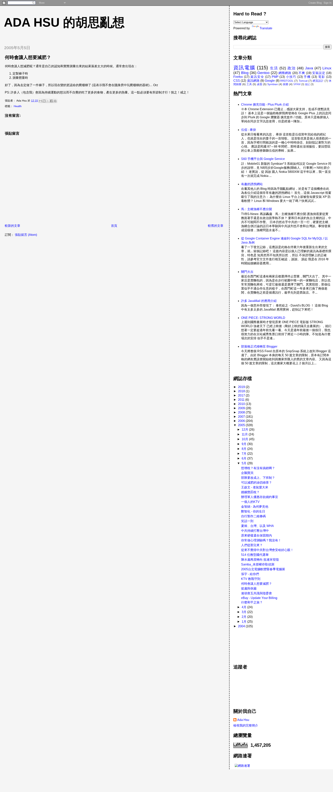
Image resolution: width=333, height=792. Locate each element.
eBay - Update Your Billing (259, 598)
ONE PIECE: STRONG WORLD (263, 317)
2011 (241, 399)
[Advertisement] (250, 644)
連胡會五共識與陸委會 (256, 593)
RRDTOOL (286, 80)
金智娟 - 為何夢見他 (254, 506)
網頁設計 (318, 80)
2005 (242, 425)
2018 (242, 391)
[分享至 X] (48, 101)
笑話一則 (247, 521)
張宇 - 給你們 (250, 574)
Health (18, 106)
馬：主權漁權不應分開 (256, 209)
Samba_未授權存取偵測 (257, 564)
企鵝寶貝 (247, 473)
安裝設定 (318, 73)
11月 (245, 434)
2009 (242, 408)
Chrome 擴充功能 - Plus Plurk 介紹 (265, 104)
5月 (244, 463)
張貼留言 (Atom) (26, 234)
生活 (274, 68)
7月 (244, 453)
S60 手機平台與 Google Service (263, 158)
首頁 (114, 225)
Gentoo (263, 73)
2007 (242, 416)
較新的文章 (12, 225)
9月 (244, 444)
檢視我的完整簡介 (245, 725)
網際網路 (284, 73)
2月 (244, 616)
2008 (242, 412)
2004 (242, 626)
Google (270, 80)
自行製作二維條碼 (253, 516)
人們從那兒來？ (252, 545)
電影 (321, 76)
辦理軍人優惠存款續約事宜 (259, 497)
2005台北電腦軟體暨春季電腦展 (263, 569)
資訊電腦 (244, 67)
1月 (244, 621)
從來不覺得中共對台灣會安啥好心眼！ (267, 550)
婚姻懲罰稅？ (250, 492)
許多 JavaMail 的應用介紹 (259, 300)
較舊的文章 (215, 225)
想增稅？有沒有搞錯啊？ (258, 468)
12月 (245, 429)
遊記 (307, 84)
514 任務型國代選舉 (255, 554)
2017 (242, 395)
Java (309, 68)
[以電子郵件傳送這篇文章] (40, 101)
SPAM (296, 84)
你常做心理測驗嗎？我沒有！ (261, 540)
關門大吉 (247, 271)
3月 (244, 612)
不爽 (302, 73)
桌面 (259, 84)
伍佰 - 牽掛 (248, 129)
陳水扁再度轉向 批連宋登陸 (260, 559)
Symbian (272, 84)
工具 (249, 84)
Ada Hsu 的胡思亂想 (64, 22)
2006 (242, 420)
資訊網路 (253, 80)
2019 (242, 387)
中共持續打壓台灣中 (255, 530)
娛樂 (285, 84)
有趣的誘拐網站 (252, 184)
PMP (275, 76)
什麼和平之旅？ (252, 602)
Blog (245, 73)
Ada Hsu (243, 719)
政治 (292, 68)
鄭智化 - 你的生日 (253, 511)
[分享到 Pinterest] (55, 101)
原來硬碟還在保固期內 (256, 535)
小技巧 (291, 76)
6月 (244, 458)
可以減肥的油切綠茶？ (256, 482)
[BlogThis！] (44, 101)
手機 (307, 76)
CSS (236, 80)
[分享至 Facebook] (51, 101)
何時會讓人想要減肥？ (256, 583)
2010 (242, 404)
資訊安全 (257, 76)
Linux (326, 68)
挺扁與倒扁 (248, 588)
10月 (245, 439)
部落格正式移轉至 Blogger (259, 346)
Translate (266, 28)
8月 (244, 448)
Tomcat (303, 80)
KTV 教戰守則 (250, 578)
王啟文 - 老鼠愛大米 (254, 487)
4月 (244, 607)
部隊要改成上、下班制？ (258, 477)
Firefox (238, 76)
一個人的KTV (250, 501)
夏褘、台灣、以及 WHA (257, 525)
